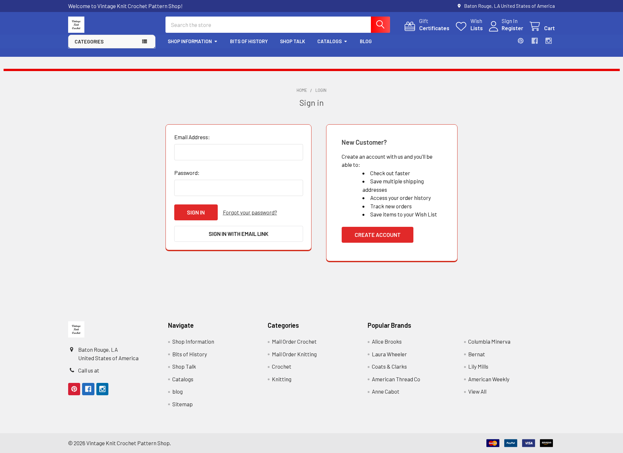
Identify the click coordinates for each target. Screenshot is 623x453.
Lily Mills (478, 366)
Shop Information (190, 41)
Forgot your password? (250, 212)
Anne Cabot (385, 391)
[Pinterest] (521, 41)
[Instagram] (549, 41)
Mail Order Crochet (294, 341)
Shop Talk (292, 41)
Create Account (378, 234)
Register (512, 28)
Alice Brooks (387, 341)
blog (366, 41)
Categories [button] (89, 41)
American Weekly (488, 379)
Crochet (281, 366)
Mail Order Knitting (294, 354)
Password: (187, 172)
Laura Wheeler (389, 354)
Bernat (476, 354)
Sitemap (182, 404)
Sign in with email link (238, 233)
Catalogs (329, 41)
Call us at (88, 370)
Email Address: (192, 137)
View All (477, 391)
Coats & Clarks (389, 366)
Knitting (281, 379)
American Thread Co (396, 379)
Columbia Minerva (489, 341)
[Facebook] (535, 41)
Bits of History (249, 41)
